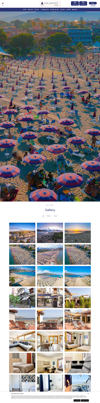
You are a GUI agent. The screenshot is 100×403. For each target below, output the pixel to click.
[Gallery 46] (78, 341)
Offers (68, 9)
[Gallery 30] (50, 233)
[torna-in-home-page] (50, 4)
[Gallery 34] (78, 254)
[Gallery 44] (22, 341)
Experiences (45, 9)
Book (92, 3)
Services (30, 9)
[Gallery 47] (22, 363)
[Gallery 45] (50, 341)
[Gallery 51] (50, 385)
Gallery (62, 9)
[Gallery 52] (78, 385)
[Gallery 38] (22, 298)
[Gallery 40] (78, 298)
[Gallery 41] (22, 319)
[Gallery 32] (22, 254)
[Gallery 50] (22, 385)
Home (24, 9)
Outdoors (49, 216)
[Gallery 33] (50, 254)
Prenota (74, 9)
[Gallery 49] (78, 363)
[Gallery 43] (78, 319)
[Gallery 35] (22, 276)
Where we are (54, 9)
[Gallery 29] (22, 233)
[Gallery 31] (78, 233)
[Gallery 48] (50, 363)
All (43, 216)
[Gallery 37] (78, 276)
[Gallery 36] (50, 276)
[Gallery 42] (50, 319)
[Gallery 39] (50, 298)
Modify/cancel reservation (93, 5)
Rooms (36, 9)
